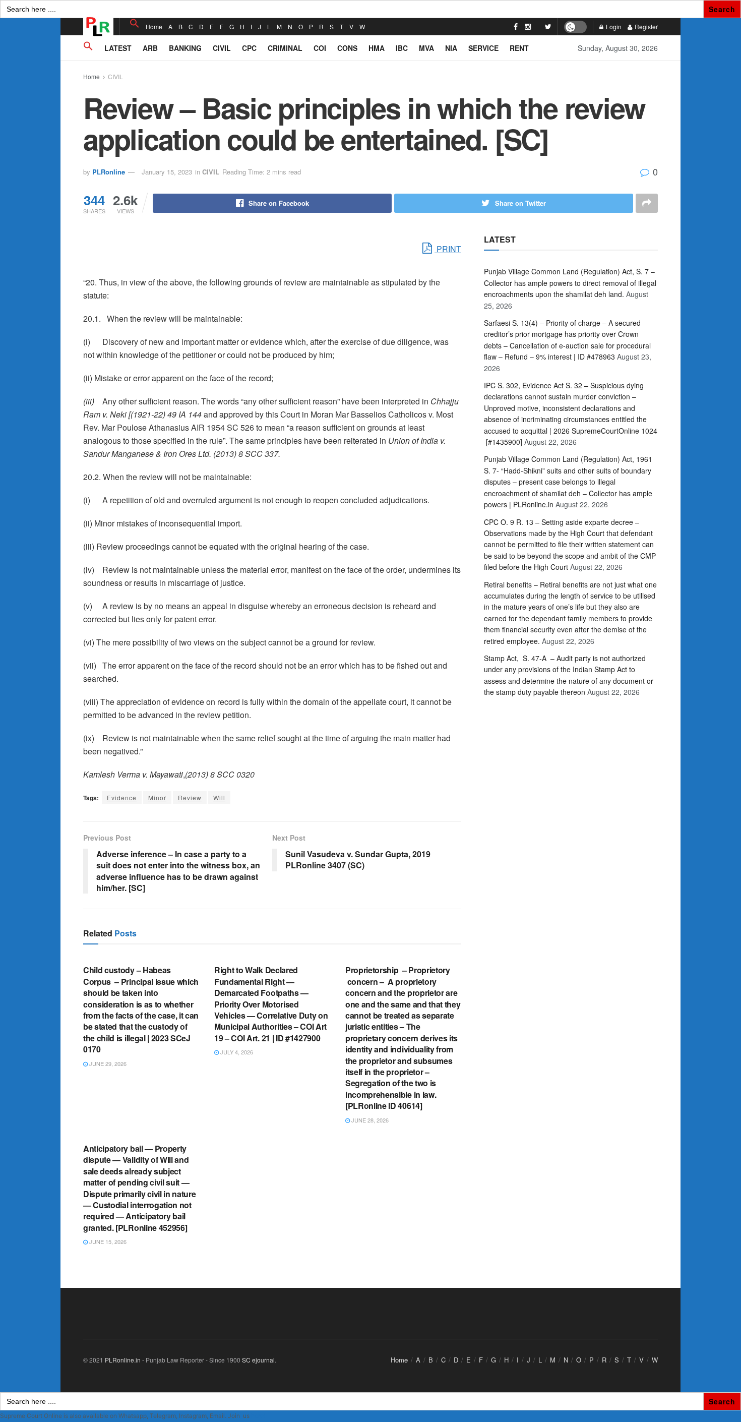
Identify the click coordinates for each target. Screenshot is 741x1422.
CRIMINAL (285, 48)
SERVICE (483, 48)
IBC (402, 48)
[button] (135, 23)
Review (190, 797)
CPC (249, 48)
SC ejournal (258, 1359)
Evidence (122, 797)
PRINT (448, 249)
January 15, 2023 (167, 171)
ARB (150, 48)
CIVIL (222, 48)
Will (219, 797)
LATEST (118, 48)
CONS (347, 48)
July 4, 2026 (236, 1052)
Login (613, 26)
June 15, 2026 (107, 1241)
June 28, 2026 (369, 1120)
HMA (376, 48)
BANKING (185, 48)
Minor (157, 797)
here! (258, 1415)
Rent (519, 48)
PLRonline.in (123, 1359)
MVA (426, 48)
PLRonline (108, 171)
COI (320, 48)
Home (154, 26)
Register (645, 26)
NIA (451, 48)
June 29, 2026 (107, 1063)
